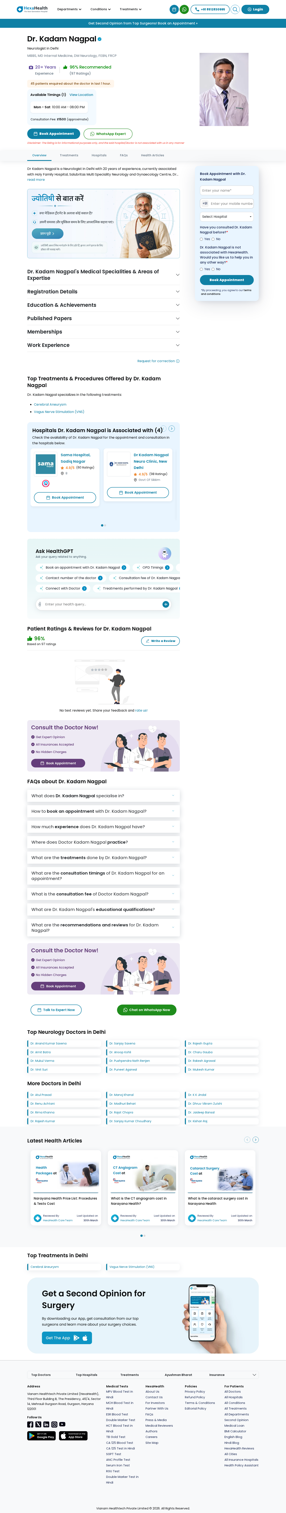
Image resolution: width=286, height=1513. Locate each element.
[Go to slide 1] (102, 525)
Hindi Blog (231, 1443)
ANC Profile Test (118, 1460)
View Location (81, 94)
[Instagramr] (54, 1424)
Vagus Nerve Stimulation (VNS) (59, 411)
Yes (207, 239)
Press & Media (156, 1420)
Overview (39, 155)
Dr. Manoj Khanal (122, 1095)
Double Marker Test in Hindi (122, 1480)
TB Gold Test (115, 1437)
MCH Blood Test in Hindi (119, 1406)
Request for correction (156, 361)
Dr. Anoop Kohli (120, 1052)
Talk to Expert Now (59, 1009)
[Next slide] (172, 428)
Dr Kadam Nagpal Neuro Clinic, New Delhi (151, 461)
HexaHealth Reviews (239, 1448)
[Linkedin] (46, 1424)
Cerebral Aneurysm (50, 404)
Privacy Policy (195, 1391)
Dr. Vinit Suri (39, 1069)
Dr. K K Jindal (197, 1095)
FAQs (124, 155)
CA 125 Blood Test (119, 1443)
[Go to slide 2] (105, 525)
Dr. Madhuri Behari (123, 1104)
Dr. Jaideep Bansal (201, 1112)
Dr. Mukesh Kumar (201, 1069)
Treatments (69, 155)
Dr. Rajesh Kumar (43, 1121)
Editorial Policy (195, 1408)
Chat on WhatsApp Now (149, 1009)
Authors (151, 1431)
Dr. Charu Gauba (200, 1052)
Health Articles (152, 155)
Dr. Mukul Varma (42, 1061)
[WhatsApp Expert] (184, 9)
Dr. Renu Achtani (43, 1104)
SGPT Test (113, 1454)
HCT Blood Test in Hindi (119, 1428)
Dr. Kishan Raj (197, 1121)
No (218, 239)
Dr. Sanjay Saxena (122, 1043)
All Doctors (232, 1391)
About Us (152, 1391)
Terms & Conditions (200, 1403)
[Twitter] (38, 1424)
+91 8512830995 (213, 9)
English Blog (233, 1437)
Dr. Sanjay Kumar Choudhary (130, 1121)
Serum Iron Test (118, 1465)
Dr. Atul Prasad (41, 1095)
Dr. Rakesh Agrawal (201, 1061)
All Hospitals (233, 1397)
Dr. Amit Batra (41, 1052)
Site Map (152, 1443)
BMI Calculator (235, 1431)
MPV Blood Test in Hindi (119, 1394)
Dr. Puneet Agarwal (123, 1069)
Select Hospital (214, 216)
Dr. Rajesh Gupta (200, 1043)
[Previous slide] (163, 428)
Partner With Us (157, 1408)
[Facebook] (30, 1424)
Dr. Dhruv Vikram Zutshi (205, 1104)
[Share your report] (40, 604)
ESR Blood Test (117, 1414)
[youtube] (62, 1424)
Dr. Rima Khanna (42, 1112)
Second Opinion (236, 1420)
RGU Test (113, 1471)
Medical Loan (234, 1426)
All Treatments (235, 1408)
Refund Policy (195, 1397)
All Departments (236, 1414)
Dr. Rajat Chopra (121, 1112)
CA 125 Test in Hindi (120, 1448)
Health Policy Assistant (241, 1465)
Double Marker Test (120, 1420)
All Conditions (234, 1403)
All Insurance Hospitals (241, 1460)
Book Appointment (68, 497)
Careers (151, 1437)
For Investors (155, 1403)
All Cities (230, 1454)
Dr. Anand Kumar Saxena (49, 1043)
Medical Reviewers (159, 1426)
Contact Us (154, 1397)
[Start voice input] (165, 604)
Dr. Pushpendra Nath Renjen (130, 1061)
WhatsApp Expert (111, 133)
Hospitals (99, 155)
